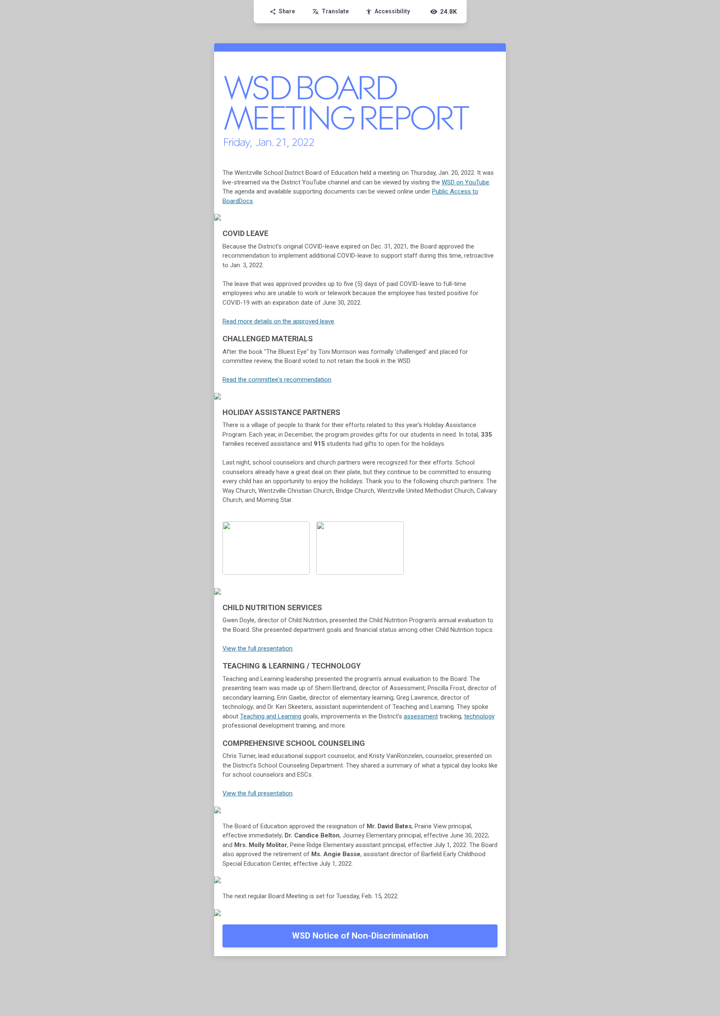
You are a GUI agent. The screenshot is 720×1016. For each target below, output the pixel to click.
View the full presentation (257, 648)
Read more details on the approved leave (278, 321)
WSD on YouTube (465, 182)
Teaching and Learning (270, 716)
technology (479, 716)
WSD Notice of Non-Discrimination (360, 936)
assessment (421, 716)
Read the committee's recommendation (276, 379)
